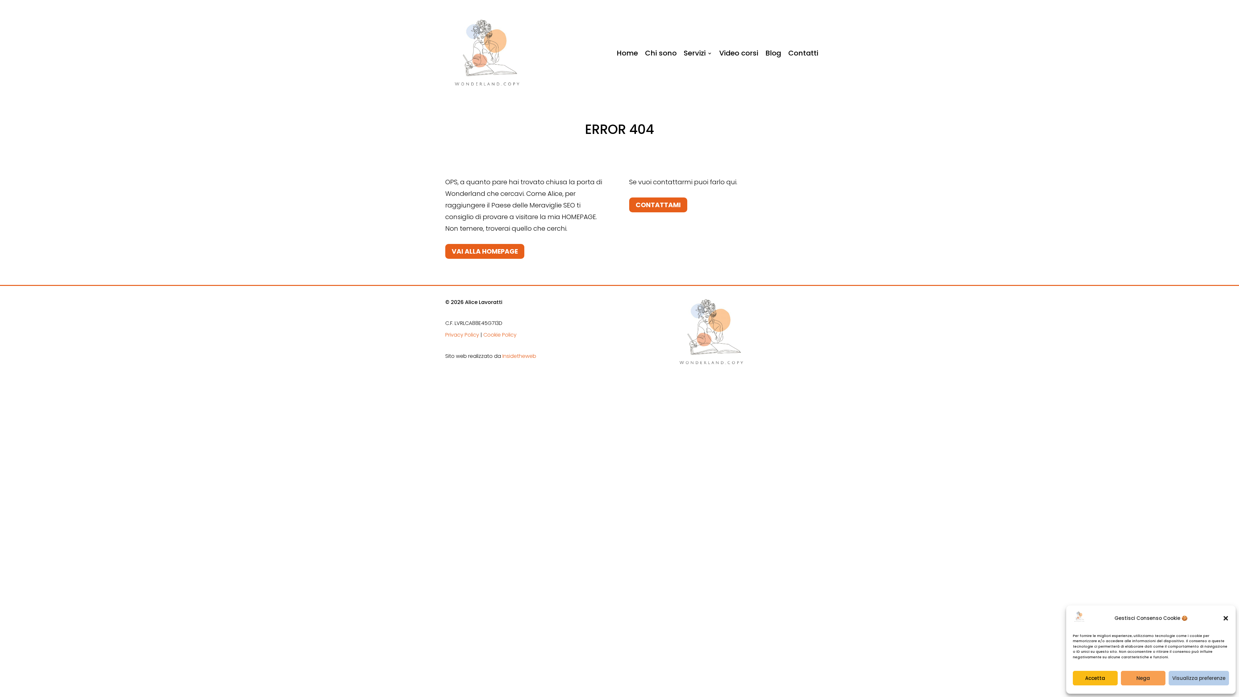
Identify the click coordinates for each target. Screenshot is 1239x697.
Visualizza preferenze (1198, 678)
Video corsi (738, 53)
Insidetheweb (519, 356)
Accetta (1095, 678)
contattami (658, 204)
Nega (1143, 678)
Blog (773, 53)
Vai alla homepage (485, 251)
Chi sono (661, 53)
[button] (1226, 618)
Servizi (695, 53)
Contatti (803, 53)
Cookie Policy (500, 334)
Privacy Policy (462, 334)
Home (627, 53)
